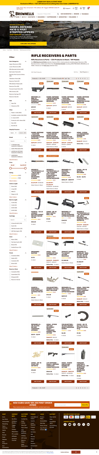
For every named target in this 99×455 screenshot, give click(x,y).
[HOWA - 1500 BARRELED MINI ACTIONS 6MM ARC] (53, 243)
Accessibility (43, 421)
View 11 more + (13, 266)
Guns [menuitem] (17, 17)
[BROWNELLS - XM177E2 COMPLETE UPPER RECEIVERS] (68, 161)
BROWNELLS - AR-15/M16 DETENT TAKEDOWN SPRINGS (36, 327)
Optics (4, 430)
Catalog (23, 435)
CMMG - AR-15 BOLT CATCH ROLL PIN (51, 213)
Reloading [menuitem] (72, 17)
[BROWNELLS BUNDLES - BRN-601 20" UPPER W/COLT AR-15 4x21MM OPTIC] (83, 243)
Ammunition (5, 421)
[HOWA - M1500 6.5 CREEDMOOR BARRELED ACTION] (83, 124)
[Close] (96, 452)
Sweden (33, 443)
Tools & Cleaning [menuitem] (16, 21)
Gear (3, 432)
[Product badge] (50, 81)
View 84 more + (13, 159)
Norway (33, 436)
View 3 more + (13, 180)
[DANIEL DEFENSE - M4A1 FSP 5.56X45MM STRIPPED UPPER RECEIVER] (37, 124)
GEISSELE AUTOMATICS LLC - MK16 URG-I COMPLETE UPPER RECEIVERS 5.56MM (37, 174)
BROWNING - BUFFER (35, 252)
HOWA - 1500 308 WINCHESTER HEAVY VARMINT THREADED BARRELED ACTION (83, 291)
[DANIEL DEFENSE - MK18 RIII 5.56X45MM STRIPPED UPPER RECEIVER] (83, 88)
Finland (33, 427)
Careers (14, 429)
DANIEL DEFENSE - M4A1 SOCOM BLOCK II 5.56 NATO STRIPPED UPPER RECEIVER (52, 135)
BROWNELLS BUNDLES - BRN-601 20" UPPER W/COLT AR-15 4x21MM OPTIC (83, 254)
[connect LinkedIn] (88, 424)
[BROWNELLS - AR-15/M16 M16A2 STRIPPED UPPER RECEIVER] (68, 203)
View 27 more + (13, 250)
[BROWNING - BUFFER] (37, 243)
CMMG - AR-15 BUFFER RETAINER (82, 171)
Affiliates (14, 436)
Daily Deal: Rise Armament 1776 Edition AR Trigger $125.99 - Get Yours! (38, 8)
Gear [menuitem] (33, 21)
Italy (32, 434)
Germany (33, 432)
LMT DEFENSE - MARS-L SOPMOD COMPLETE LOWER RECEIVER (52, 365)
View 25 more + (13, 213)
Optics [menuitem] (27, 21)
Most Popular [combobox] (83, 72)
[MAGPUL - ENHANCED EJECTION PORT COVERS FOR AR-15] (37, 279)
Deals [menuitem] (41, 21)
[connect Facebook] (65, 424)
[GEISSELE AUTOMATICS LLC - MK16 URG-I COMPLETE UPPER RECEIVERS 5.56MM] (37, 161)
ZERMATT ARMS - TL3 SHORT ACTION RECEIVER (68, 254)
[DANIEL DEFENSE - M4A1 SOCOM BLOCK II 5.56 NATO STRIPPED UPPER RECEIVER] (53, 124)
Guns (3, 417)
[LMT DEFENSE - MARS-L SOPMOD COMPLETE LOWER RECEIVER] (53, 354)
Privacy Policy (50, 452)
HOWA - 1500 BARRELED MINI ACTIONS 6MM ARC (52, 254)
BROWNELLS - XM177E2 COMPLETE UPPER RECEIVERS (67, 172)
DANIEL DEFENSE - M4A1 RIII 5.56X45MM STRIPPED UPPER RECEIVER (68, 99)
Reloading (5, 424)
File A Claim (24, 427)
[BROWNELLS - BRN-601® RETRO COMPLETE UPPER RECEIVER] (68, 279)
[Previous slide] (3, 35)
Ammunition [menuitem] (63, 17)
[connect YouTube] (69, 424)
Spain (32, 441)
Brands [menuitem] (76, 14)
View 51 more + (13, 234)
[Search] (58, 13)
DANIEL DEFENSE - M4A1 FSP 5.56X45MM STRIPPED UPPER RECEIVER (37, 135)
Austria (33, 421)
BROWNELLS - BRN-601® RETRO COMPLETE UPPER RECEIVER (68, 289)
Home (4, 50)
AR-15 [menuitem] (24, 17)
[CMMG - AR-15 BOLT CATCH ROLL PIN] (53, 203)
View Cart (24, 425)
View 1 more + (13, 197)
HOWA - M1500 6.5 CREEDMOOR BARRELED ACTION (83, 135)
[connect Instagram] (74, 424)
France (33, 429)
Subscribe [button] (85, 405)
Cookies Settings (65, 452)
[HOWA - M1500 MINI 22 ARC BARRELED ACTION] (68, 354)
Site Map (42, 423)
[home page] (21, 14)
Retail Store (15, 431)
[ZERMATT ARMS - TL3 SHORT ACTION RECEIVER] (68, 243)
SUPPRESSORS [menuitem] (51, 17)
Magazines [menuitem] (41, 17)
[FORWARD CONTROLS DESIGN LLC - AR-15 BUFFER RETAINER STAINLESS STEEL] (83, 354)
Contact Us (24, 419)
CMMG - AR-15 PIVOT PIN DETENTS (36, 364)
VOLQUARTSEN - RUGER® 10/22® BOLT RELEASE (52, 289)
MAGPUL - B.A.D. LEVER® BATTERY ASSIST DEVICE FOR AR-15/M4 (37, 214)
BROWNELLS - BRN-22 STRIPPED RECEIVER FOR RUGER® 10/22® (68, 135)
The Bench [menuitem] (85, 14)
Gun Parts (9, 50)
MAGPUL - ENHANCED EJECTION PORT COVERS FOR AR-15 (37, 290)
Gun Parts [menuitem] (31, 17)
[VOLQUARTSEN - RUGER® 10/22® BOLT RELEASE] (53, 279)
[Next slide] (96, 35)
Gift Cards (24, 438)
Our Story (14, 419)
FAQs (51, 419)
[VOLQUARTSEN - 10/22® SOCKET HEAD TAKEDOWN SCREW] (68, 316)
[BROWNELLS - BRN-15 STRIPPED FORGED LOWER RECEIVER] (37, 88)
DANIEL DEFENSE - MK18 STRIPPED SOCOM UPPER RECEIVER (52, 99)
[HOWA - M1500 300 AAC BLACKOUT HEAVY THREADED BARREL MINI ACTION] (53, 316)
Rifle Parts (16, 50)
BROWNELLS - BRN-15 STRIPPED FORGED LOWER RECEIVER (36, 99)
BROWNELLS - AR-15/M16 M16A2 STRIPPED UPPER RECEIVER (68, 214)
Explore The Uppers (28, 43)
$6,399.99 (23, 165)
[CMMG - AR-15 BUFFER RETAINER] (83, 161)
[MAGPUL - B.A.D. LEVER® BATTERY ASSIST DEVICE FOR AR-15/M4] (37, 203)
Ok (76, 452)
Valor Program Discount (23, 431)
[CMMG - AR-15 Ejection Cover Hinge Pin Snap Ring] (83, 316)
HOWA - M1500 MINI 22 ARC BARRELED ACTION (67, 365)
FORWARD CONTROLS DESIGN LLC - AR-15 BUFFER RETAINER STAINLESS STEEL (83, 367)
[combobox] (13, 133)
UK (31, 448)
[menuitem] (12, 17)
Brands (4, 435)
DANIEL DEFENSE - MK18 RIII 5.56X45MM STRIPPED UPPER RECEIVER (83, 99)
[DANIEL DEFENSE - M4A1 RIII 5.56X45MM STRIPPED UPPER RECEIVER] (68, 88)
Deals (3, 437)
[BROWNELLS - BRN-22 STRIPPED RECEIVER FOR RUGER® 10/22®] (68, 124)
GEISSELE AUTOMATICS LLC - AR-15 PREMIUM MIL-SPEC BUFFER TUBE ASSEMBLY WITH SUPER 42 (83, 216)
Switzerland (34, 445)
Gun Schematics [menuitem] (66, 14)
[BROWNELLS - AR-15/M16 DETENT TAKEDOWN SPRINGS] (37, 316)
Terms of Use (43, 425)
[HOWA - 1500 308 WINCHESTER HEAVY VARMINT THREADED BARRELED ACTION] (83, 279)
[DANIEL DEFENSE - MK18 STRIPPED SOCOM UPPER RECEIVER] (53, 88)
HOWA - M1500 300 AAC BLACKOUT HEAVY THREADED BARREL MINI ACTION (51, 329)
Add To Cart (37, 112)
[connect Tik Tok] (79, 424)
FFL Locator (15, 434)
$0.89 (12, 165)
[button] (82, 8)
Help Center (53, 417)
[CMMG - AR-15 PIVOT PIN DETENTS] (37, 354)
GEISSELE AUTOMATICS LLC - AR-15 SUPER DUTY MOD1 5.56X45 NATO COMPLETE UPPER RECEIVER (52, 174)
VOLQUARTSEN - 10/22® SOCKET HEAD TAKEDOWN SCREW (68, 326)
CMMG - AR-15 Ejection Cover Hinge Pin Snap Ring (82, 326)
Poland (33, 439)
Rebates (4, 439)
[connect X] (83, 424)
